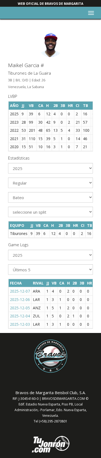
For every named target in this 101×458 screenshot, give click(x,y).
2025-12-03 (20, 324)
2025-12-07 (20, 291)
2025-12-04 (20, 315)
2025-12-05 (20, 307)
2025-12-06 (20, 299)
